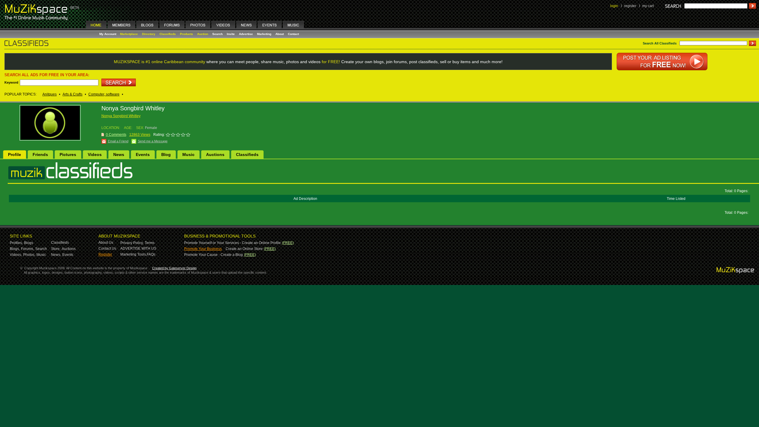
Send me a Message (153, 141)
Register (105, 254)
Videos (95, 154)
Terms (149, 243)
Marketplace (129, 34)
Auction (202, 34)
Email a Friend (118, 141)
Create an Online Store (244, 249)
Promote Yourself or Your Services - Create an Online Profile (232, 243)
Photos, (29, 255)
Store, (55, 249)
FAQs (151, 254)
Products (186, 34)
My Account (108, 34)
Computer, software (103, 94)
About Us (105, 242)
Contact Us (107, 248)
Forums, (27, 249)
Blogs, (15, 249)
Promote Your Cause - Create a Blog (213, 255)
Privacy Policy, (131, 243)
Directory (148, 34)
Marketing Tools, (133, 254)
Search (217, 34)
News (118, 154)
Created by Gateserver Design (174, 268)
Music (188, 154)
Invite (231, 34)
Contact (293, 34)
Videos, (16, 255)
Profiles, (16, 243)
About (279, 34)
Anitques (49, 94)
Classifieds (168, 34)
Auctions (215, 154)
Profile (14, 154)
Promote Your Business (203, 249)
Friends (40, 154)
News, (56, 255)
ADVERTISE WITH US (138, 248)
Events (143, 154)
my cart (648, 6)
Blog (166, 154)
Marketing (264, 34)
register (630, 6)
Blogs (28, 243)
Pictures (68, 154)
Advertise (246, 34)
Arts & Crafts (72, 94)
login (614, 6)
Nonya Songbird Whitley (121, 116)
